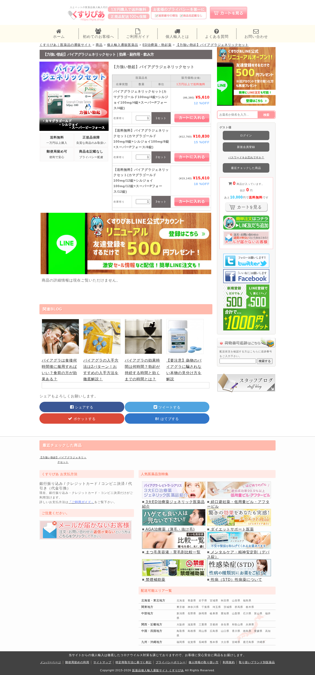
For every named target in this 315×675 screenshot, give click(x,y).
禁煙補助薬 (155, 580)
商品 (99, 45)
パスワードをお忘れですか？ (246, 157)
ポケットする (84, 419)
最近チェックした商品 (246, 168)
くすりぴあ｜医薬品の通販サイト (65, 45)
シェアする (83, 407)
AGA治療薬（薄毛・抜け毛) (170, 529)
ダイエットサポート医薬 (232, 529)
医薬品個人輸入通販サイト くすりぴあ (158, 670)
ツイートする (169, 407)
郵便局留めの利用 (77, 662)
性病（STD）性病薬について (236, 580)
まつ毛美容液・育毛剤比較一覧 (173, 552)
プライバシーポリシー (171, 662)
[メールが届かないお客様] (85, 538)
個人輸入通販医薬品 (122, 45)
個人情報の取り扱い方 (204, 662)
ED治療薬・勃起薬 (157, 45)
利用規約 (229, 662)
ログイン (246, 135)
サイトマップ (102, 662)
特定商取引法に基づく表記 (134, 662)
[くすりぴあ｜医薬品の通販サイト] (86, 20)
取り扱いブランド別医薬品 (257, 662)
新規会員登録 (246, 147)
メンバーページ (50, 662)
